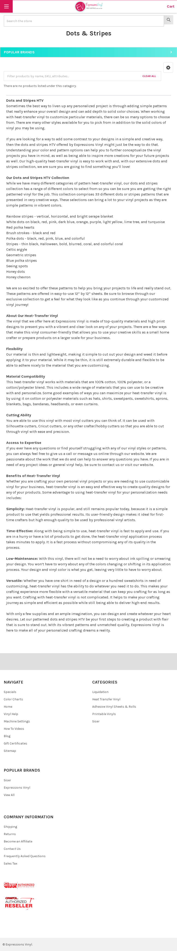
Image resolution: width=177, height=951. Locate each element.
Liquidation (100, 692)
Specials (10, 692)
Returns (10, 834)
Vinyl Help (11, 714)
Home (8, 707)
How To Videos (14, 729)
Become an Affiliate (18, 841)
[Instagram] (33, 930)
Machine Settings (17, 721)
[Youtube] (25, 930)
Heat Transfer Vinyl (106, 699)
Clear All (149, 76)
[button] (168, 67)
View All (9, 795)
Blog (7, 736)
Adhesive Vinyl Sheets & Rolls (114, 707)
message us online (93, 453)
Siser (96, 721)
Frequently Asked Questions (25, 856)
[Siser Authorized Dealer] (19, 885)
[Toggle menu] (6, 6)
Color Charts (13, 699)
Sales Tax (10, 863)
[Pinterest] (17, 930)
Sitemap (10, 751)
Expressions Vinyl (88, 144)
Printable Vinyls (104, 714)
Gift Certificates (15, 743)
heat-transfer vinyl (61, 487)
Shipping (10, 827)
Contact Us (12, 849)
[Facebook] (8, 930)
